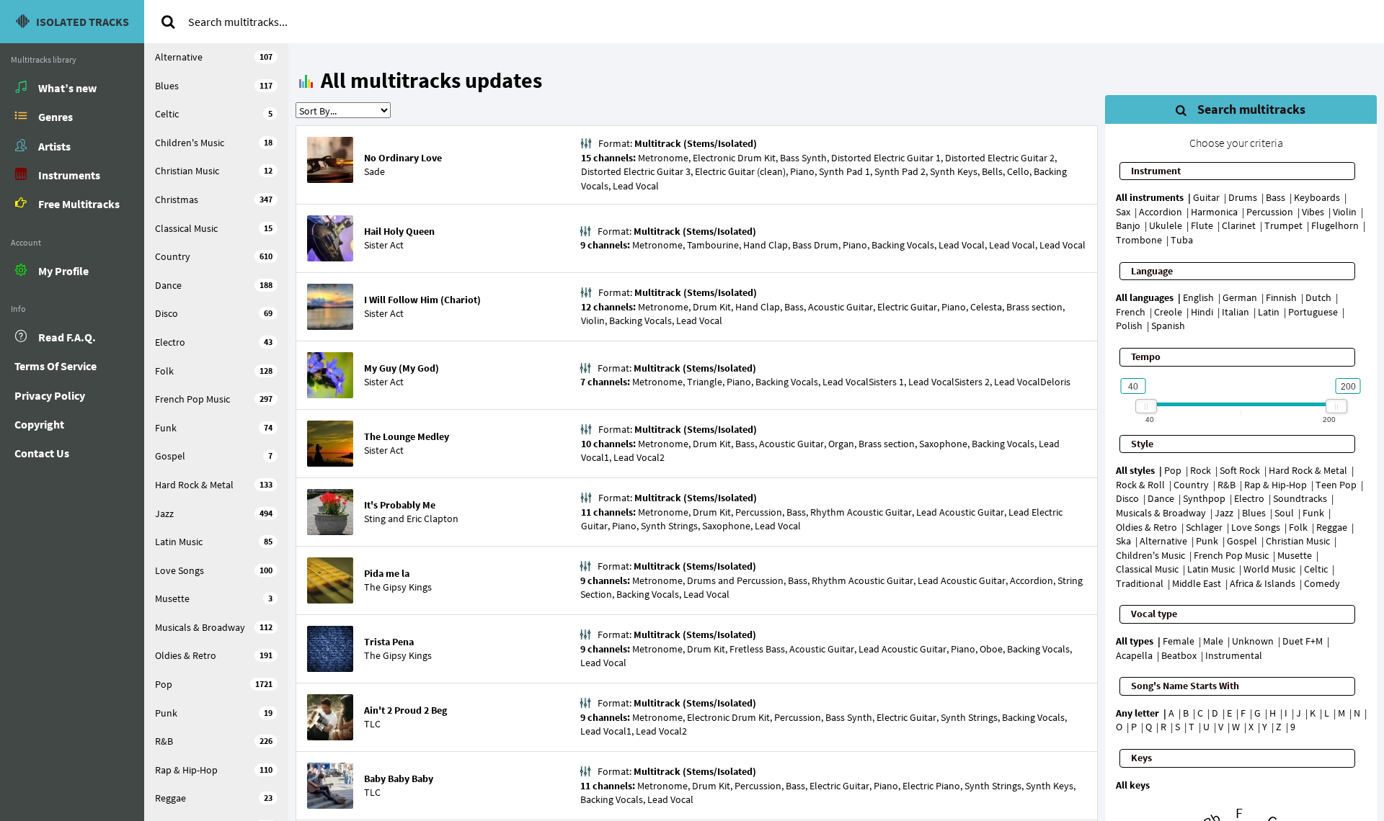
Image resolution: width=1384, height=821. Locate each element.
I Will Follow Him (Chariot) (422, 299)
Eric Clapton (432, 518)
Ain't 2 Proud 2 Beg (405, 710)
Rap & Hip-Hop (213, 769)
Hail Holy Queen (399, 231)
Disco (213, 313)
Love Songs (213, 570)
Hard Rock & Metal (213, 484)
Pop (213, 684)
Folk (213, 370)
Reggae (213, 797)
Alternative (213, 56)
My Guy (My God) (401, 368)
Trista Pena (389, 641)
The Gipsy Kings (398, 586)
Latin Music (213, 541)
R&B (213, 741)
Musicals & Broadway (213, 627)
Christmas (213, 199)
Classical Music (213, 228)
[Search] (168, 21)
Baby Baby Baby (398, 778)
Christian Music (213, 170)
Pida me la (386, 573)
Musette (213, 598)
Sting (375, 518)
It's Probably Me (399, 504)
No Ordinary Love (403, 157)
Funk (213, 427)
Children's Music (213, 142)
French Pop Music (213, 398)
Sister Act (384, 244)
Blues (213, 85)
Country (213, 256)
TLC (372, 723)
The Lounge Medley (406, 436)
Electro (213, 342)
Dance (213, 285)
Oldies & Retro (213, 655)
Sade (374, 171)
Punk (213, 712)
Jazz (213, 513)
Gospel (213, 455)
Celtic (213, 113)
